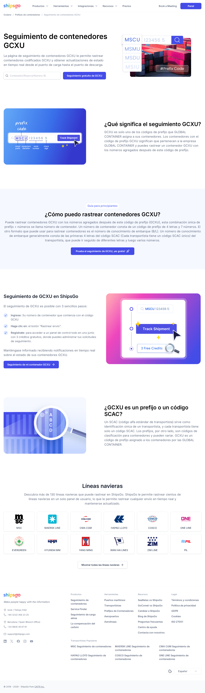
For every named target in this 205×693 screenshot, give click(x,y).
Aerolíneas (110, 621)
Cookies (176, 616)
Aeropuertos (111, 616)
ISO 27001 (177, 621)
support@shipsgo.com (19, 634)
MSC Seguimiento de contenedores (91, 646)
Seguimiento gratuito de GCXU (84, 75)
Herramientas (61, 6)
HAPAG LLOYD (119, 527)
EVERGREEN (19, 550)
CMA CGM (86, 527)
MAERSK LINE (52, 527)
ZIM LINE (152, 550)
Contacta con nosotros (151, 632)
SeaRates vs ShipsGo (150, 600)
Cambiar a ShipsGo (149, 610)
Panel (191, 6)
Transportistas (112, 605)
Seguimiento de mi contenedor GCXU (28, 364)
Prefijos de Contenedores (119, 610)
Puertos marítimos (114, 600)
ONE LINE (185, 527)
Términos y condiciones (185, 600)
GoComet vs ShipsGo (150, 605)
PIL (186, 550)
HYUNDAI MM (52, 550)
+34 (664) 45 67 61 (17, 626)
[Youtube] (31, 641)
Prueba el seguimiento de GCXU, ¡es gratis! (100, 251)
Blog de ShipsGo (147, 616)
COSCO (152, 527)
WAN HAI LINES (119, 550)
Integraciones (86, 6)
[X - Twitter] (11, 641)
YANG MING (86, 550)
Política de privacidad (183, 605)
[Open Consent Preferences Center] (170, 671)
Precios (126, 6)
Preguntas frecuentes (150, 621)
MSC (19, 527)
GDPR (174, 610)
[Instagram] (24, 641)
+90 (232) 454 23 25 (18, 614)
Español (182, 671)
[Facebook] (18, 641)
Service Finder (79, 609)
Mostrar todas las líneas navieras (100, 564)
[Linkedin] (5, 641)
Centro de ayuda (147, 627)
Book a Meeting (168, 6)
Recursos (108, 6)
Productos (38, 6)
